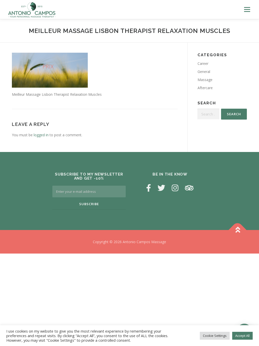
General (204, 71)
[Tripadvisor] (189, 188)
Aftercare (205, 87)
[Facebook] (148, 188)
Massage (205, 79)
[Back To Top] (238, 230)
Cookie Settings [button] (215, 335)
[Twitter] (161, 188)
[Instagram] (175, 188)
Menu (247, 9)
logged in (41, 134)
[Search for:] (208, 114)
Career (203, 63)
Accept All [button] (242, 335)
